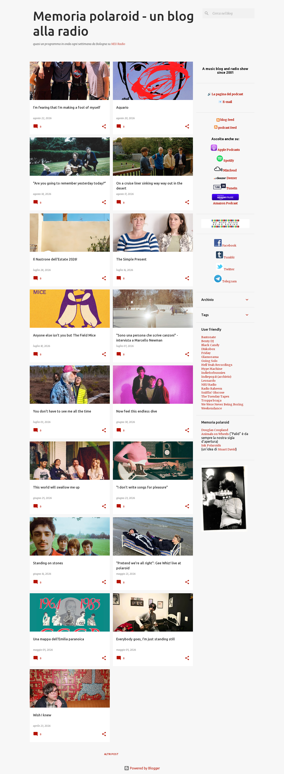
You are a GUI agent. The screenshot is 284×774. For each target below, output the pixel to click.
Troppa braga (211, 400)
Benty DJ (207, 341)
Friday (206, 353)
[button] (103, 127)
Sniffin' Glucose (212, 392)
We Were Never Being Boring (222, 404)
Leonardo (208, 381)
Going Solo (209, 361)
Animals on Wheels (215, 434)
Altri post (111, 754)
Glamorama (210, 357)
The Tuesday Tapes (215, 396)
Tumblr (229, 257)
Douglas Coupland (214, 430)
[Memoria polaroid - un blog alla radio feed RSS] (218, 120)
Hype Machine (211, 369)
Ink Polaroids (211, 445)
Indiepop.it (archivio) (216, 377)
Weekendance (211, 408)
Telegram (229, 281)
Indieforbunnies (213, 373)
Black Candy (210, 345)
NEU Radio (118, 44)
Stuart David (227, 449)
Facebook (229, 245)
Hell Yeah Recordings (216, 365)
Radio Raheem (211, 388)
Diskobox (208, 349)
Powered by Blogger (144, 768)
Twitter (229, 269)
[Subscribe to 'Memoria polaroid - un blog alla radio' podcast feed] (215, 128)
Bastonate (208, 337)
